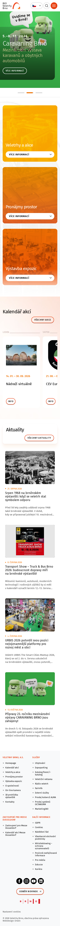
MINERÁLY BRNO (25, 43)
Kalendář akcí (12, 767)
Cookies (39, 827)
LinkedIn (41, 881)
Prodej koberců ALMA (45, 797)
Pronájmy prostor (21, 206)
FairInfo (38, 788)
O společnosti (12, 785)
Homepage (10, 763)
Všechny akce (42, 320)
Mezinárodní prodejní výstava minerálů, (23, 52)
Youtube (34, 881)
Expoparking (41, 767)
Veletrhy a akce (19, 145)
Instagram (27, 881)
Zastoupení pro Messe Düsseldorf (16, 826)
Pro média (40, 860)
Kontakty (9, 802)
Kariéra (38, 869)
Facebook (19, 881)
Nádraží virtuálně (19, 384)
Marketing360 (41, 809)
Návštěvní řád (41, 832)
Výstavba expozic (21, 268)
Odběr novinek (28, 891)
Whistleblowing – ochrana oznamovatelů (43, 846)
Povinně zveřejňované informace (46, 854)
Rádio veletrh (41, 783)
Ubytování (40, 763)
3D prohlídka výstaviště (11, 796)
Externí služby (42, 792)
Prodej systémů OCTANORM (42, 803)
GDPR (37, 823)
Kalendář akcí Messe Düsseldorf (15, 833)
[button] (36, 5)
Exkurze (39, 864)
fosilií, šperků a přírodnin (25, 58)
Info (11, 401)
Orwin (17, 920)
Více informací (15, 70)
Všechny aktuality (39, 438)
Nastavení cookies (12, 911)
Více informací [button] (19, 154)
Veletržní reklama (43, 779)
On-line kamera (13, 790)
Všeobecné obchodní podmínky (45, 837)
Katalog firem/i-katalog (43, 773)
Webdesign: (9, 920)
